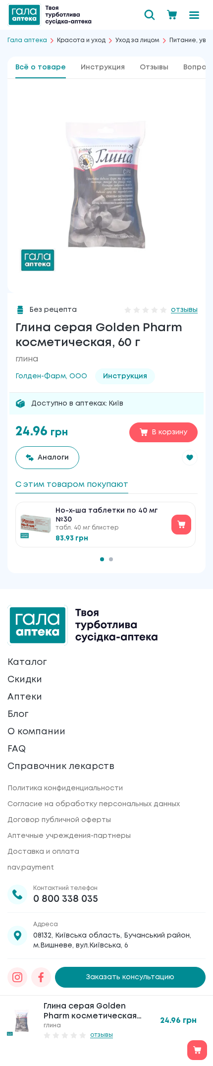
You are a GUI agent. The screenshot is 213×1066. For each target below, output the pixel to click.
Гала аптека (27, 40)
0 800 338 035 (65, 899)
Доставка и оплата (43, 852)
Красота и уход (81, 40)
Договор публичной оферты (59, 820)
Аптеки (24, 697)
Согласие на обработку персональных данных (93, 804)
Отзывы (154, 67)
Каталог (27, 662)
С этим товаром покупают (71, 484)
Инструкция (103, 67)
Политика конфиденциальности (65, 788)
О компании (36, 732)
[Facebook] (41, 977)
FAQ (16, 749)
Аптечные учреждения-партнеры (69, 836)
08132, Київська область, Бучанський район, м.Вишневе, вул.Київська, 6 (112, 940)
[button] (190, 458)
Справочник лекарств (60, 766)
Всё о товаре (40, 67)
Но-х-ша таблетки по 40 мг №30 (106, 515)
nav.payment (30, 868)
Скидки (24, 680)
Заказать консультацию (130, 977)
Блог (17, 714)
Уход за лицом (137, 40)
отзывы (184, 310)
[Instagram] (17, 977)
